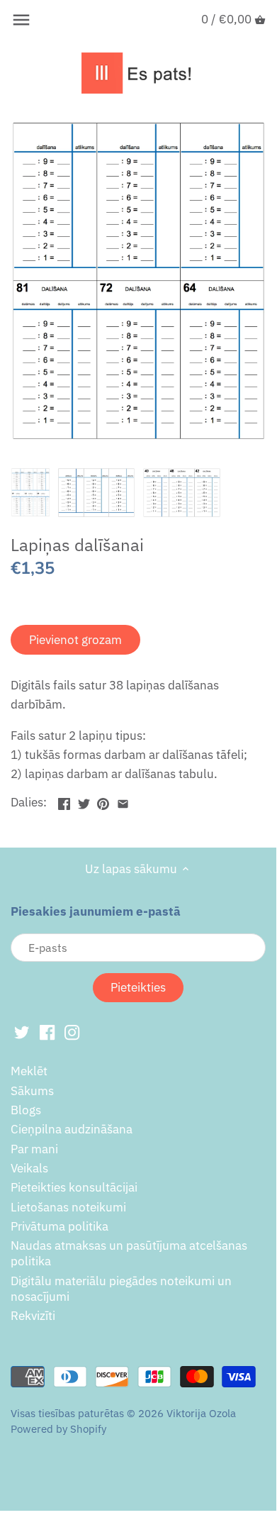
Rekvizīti (33, 1315)
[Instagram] (71, 1031)
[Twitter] (21, 1031)
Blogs (26, 1110)
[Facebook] (47, 1031)
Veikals (29, 1168)
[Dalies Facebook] (64, 801)
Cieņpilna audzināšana (71, 1129)
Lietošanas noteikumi (68, 1207)
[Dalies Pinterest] (103, 801)
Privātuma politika (59, 1226)
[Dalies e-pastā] (123, 801)
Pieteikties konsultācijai (74, 1187)
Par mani (34, 1149)
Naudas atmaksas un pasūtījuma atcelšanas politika (129, 1253)
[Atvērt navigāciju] (21, 19)
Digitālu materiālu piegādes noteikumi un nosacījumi (121, 1288)
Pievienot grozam (75, 640)
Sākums (32, 1091)
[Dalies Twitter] (84, 801)
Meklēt (29, 1071)
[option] (30, 492)
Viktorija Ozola (201, 1413)
